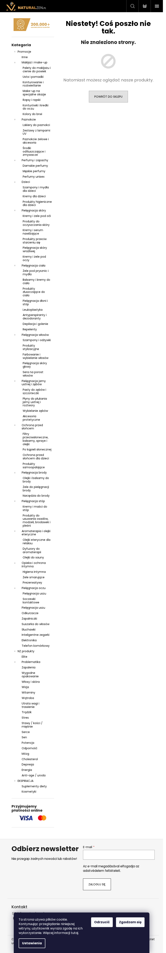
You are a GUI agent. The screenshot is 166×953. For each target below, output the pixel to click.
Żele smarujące (34, 577)
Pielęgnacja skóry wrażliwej (35, 249)
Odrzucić (102, 922)
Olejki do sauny (33, 557)
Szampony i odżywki (37, 340)
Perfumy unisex (34, 177)
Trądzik (27, 712)
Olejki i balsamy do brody (36, 479)
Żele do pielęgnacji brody (36, 488)
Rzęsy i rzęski (31, 100)
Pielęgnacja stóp (33, 501)
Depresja (28, 764)
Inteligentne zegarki (35, 635)
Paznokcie (29, 119)
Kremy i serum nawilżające (33, 232)
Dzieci (26, 182)
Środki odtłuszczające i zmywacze (34, 151)
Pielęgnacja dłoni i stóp (35, 302)
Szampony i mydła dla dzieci (36, 189)
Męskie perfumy (34, 171)
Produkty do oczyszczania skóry (36, 223)
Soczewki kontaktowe (31, 600)
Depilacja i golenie (35, 324)
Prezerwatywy (32, 583)
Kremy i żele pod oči (37, 216)
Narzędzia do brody (36, 496)
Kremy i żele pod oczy (34, 258)
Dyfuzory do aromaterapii (32, 550)
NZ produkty (26, 651)
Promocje (24, 52)
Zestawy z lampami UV (36, 132)
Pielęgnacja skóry (34, 210)
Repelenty (30, 329)
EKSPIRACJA (25, 781)
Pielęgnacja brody (34, 473)
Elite (24, 657)
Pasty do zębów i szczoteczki (34, 391)
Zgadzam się (130, 922)
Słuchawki (28, 630)
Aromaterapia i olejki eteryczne (36, 533)
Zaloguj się (96, 884)
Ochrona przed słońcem (32, 427)
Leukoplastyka (33, 310)
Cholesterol (30, 759)
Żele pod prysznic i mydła (36, 272)
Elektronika (29, 640)
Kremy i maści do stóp (35, 508)
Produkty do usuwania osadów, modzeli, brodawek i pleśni (36, 520)
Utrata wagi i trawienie (30, 705)
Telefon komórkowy (36, 646)
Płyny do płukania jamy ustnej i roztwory (35, 402)
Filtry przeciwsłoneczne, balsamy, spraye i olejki (35, 439)
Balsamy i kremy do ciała (36, 281)
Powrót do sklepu (108, 97)
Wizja (25, 687)
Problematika (31, 662)
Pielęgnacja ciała (33, 266)
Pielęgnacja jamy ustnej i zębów (34, 382)
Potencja (28, 743)
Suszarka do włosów (35, 624)
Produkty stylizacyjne (31, 347)
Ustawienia (32, 943)
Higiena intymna (34, 572)
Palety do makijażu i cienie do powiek (37, 69)
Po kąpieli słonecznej (37, 449)
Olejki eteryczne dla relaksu (36, 541)
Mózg (25, 754)
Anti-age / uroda (34, 775)
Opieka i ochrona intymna (34, 564)
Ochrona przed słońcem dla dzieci (36, 456)
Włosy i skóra (31, 682)
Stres (25, 718)
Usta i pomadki (33, 77)
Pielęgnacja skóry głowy (35, 365)
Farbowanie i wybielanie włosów (35, 356)
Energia (27, 770)
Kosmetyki (29, 792)
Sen (24, 737)
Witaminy (28, 692)
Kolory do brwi (32, 114)
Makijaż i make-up (34, 62)
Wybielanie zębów (35, 411)
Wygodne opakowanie (30, 674)
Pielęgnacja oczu (34, 588)
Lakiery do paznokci (36, 125)
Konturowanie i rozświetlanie (33, 84)
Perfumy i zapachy (35, 160)
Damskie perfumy (35, 166)
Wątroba (28, 698)
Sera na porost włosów (33, 374)
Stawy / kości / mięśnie (32, 725)
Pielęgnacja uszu (34, 593)
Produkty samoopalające (34, 465)
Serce (26, 732)
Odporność (29, 748)
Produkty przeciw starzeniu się (35, 240)
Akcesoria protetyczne (31, 418)
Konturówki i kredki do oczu (35, 107)
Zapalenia (28, 667)
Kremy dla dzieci (34, 196)
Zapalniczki (29, 619)
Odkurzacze (30, 613)
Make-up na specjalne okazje (34, 92)
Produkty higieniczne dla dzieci (37, 203)
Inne (25, 57)
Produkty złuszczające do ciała (34, 292)
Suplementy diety (34, 786)
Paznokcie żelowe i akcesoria (36, 141)
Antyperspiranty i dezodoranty (35, 316)
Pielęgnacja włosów (35, 335)
